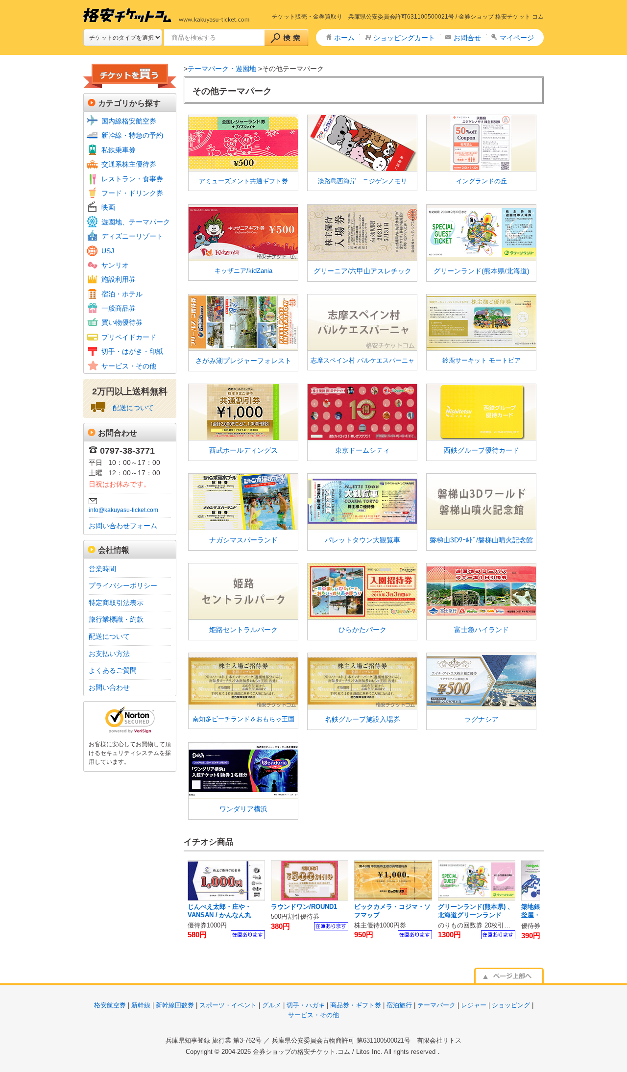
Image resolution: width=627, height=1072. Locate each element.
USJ (107, 251)
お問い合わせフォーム (123, 526)
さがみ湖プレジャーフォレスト (243, 361)
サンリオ (115, 265)
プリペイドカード (128, 337)
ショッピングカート (404, 37)
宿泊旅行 (399, 1005)
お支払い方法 (109, 654)
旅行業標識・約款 (116, 619)
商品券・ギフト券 (355, 1005)
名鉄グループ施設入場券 (362, 719)
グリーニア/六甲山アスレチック (362, 271)
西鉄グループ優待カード (481, 450)
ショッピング (511, 1005)
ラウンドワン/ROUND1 (304, 906)
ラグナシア (481, 719)
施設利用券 (118, 279)
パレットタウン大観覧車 (362, 540)
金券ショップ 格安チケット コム (501, 16)
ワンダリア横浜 (243, 809)
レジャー (473, 1005)
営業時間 (102, 569)
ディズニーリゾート (132, 236)
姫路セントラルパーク (243, 629)
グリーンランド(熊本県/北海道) (482, 271)
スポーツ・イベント (228, 1005)
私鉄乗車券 (118, 150)
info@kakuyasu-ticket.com (123, 510)
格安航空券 (110, 1005)
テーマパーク (436, 1005)
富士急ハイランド (481, 629)
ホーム (344, 37)
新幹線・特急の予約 (132, 135)
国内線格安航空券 (128, 121)
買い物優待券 (122, 322)
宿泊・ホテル (122, 294)
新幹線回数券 (175, 1005)
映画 (108, 207)
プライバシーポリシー (123, 585)
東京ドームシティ (362, 450)
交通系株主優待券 (128, 164)
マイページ (517, 37)
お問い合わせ (109, 687)
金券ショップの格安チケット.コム (301, 1051)
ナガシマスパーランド (243, 540)
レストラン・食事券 (132, 179)
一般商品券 (118, 308)
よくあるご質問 (113, 670)
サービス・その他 (128, 366)
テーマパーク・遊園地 (222, 69)
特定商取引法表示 (116, 603)
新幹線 (140, 1005)
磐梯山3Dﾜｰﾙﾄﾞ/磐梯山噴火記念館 (481, 540)
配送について (133, 408)
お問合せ (467, 37)
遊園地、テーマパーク (135, 222)
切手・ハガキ (306, 1005)
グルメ (271, 1005)
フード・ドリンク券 (132, 193)
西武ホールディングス (243, 450)
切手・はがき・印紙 (132, 351)
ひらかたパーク (362, 629)
